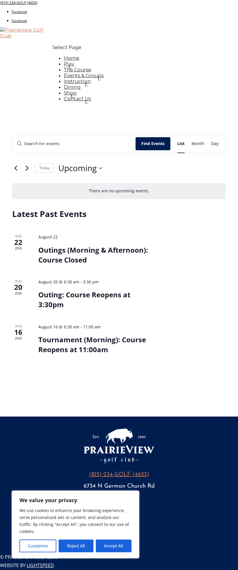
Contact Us (77, 99)
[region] (75, 524)
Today (44, 167)
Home (71, 58)
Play (69, 64)
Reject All (76, 546)
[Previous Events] (15, 168)
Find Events (153, 143)
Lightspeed (40, 565)
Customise (38, 546)
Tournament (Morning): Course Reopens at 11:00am (92, 344)
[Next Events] (27, 168)
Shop (70, 93)
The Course (77, 70)
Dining (72, 87)
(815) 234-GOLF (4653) (18, 2)
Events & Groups (84, 75)
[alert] (119, 191)
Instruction (77, 81)
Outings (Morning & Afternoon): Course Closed (93, 255)
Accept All (113, 546)
